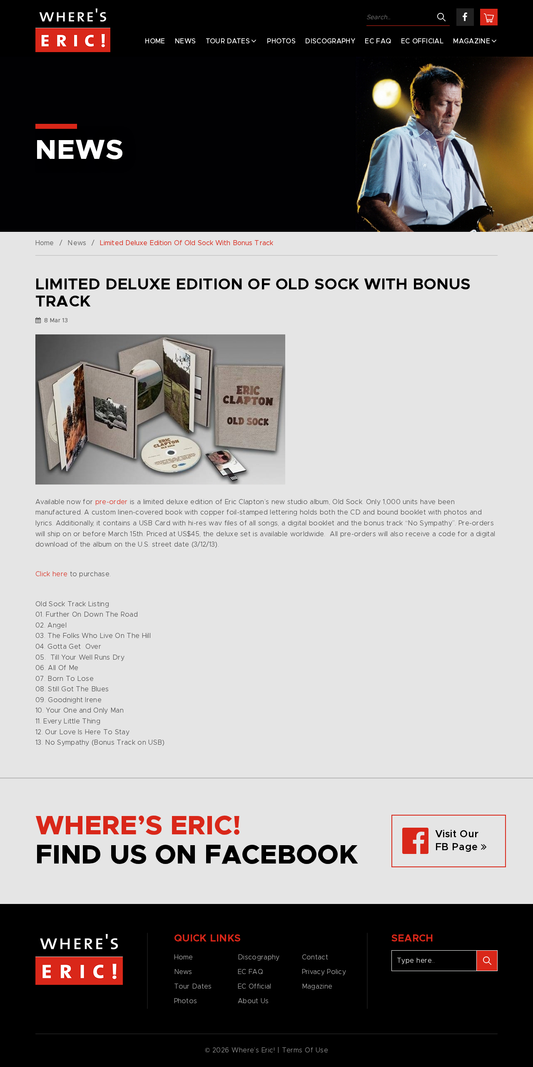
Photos (281, 41)
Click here (51, 574)
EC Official (422, 41)
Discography (330, 41)
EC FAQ (378, 41)
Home (155, 41)
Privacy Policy (324, 972)
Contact (315, 957)
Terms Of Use (305, 1050)
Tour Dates (228, 41)
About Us (253, 1001)
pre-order (111, 502)
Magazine (471, 41)
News (185, 41)
